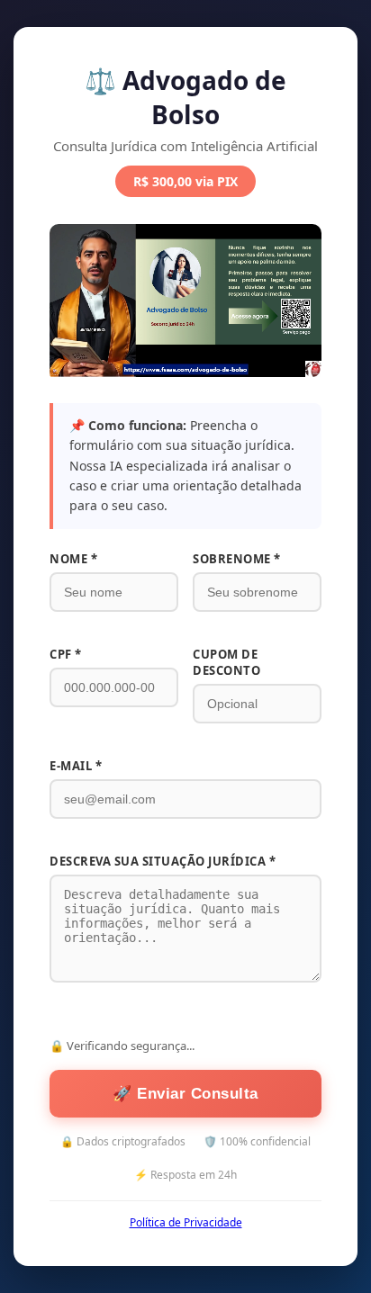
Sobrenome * (237, 559)
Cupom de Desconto (226, 662)
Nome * (73, 559)
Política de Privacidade (186, 1222)
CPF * (66, 654)
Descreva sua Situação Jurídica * (163, 861)
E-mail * (76, 766)
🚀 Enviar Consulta (185, 1093)
